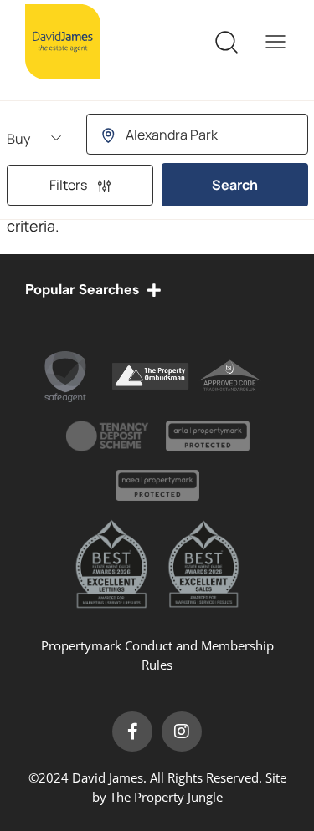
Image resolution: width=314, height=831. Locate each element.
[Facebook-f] (132, 731)
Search (235, 185)
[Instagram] (182, 731)
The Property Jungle (166, 796)
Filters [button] (69, 185)
